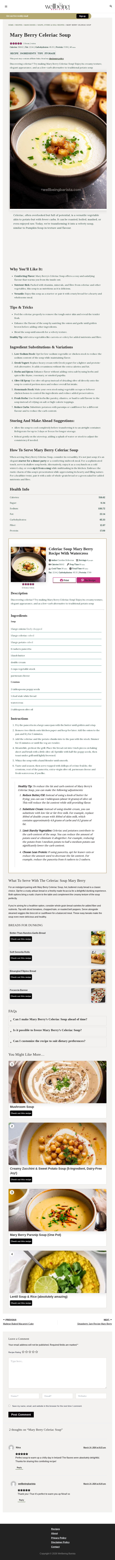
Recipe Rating (14, 1352)
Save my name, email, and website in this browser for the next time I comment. (47, 1406)
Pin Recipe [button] (90, 580)
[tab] (57, 1020)
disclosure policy (56, 58)
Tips (40, 53)
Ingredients (28, 53)
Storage (50, 53)
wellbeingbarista (26, 1484)
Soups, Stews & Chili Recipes (51, 25)
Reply (19, 1467)
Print (66, 580)
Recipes (18, 25)
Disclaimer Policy (60, 1542)
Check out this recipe (21, 939)
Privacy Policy (58, 1538)
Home (10, 25)
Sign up (82, 16)
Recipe (14, 53)
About (54, 1533)
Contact (55, 1547)
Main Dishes (30, 25)
